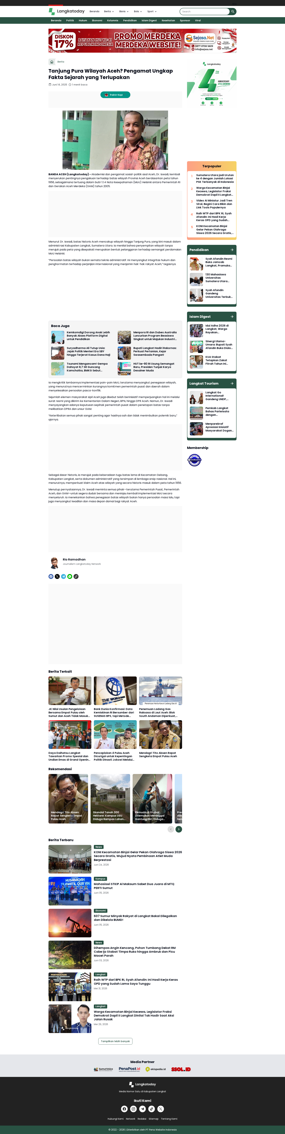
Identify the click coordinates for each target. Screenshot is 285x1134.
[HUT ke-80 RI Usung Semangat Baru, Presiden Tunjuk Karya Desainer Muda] (124, 368)
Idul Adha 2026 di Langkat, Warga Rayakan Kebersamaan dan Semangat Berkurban (218, 329)
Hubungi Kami (116, 1118)
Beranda (94, 11)
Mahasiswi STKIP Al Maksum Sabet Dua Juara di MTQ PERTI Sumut (134, 886)
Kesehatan (168, 20)
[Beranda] (51, 62)
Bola (136, 11)
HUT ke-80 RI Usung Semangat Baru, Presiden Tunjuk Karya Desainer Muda (153, 367)
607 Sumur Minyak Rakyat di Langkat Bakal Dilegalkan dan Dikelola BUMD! (135, 918)
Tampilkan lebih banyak (115, 1041)
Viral (198, 20)
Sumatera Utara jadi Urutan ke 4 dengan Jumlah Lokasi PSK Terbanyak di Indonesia (215, 179)
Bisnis (122, 11)
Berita (107, 11)
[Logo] (143, 1084)
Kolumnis (112, 20)
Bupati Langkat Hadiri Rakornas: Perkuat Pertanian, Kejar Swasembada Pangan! (155, 351)
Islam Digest (149, 20)
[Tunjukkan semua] (232, 250)
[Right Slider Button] (178, 829)
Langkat (100, 974)
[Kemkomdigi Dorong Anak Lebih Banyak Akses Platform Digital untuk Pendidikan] (57, 337)
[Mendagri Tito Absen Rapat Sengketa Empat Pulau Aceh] (160, 734)
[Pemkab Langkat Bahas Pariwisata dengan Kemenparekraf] (196, 413)
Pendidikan (130, 20)
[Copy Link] (76, 576)
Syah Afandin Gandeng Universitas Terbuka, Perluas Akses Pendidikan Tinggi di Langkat (219, 294)
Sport (150, 11)
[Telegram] (63, 576)
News (98, 847)
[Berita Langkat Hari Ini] (66, 11)
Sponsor (185, 20)
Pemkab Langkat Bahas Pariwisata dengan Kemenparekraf (217, 412)
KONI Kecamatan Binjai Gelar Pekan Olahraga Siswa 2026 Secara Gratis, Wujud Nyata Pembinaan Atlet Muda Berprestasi (138, 856)
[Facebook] (50, 576)
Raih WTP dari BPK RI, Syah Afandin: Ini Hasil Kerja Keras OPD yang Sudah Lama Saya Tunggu (136, 982)
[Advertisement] (115, 214)
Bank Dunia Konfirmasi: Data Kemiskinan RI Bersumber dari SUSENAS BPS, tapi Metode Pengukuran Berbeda (114, 712)
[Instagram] (133, 1109)
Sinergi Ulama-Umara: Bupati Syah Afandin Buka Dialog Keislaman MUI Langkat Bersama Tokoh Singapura (219, 345)
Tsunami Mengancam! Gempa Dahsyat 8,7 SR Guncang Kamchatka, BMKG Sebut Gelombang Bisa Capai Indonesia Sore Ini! (89, 367)
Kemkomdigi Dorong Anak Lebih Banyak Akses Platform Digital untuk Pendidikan (88, 336)
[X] (57, 576)
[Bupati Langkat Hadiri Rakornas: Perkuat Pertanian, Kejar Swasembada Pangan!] (124, 353)
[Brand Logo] (103, 1069)
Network (130, 1118)
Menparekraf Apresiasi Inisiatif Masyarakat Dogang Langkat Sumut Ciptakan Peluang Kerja (220, 427)
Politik (70, 20)
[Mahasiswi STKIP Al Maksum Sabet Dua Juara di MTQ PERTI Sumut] (69, 891)
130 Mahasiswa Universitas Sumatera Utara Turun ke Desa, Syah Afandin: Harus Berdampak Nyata (219, 278)
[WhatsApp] (69, 576)
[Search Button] (233, 11)
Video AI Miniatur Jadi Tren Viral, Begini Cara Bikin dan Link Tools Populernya (214, 204)
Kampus (100, 878)
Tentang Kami (169, 1118)
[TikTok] (151, 1109)
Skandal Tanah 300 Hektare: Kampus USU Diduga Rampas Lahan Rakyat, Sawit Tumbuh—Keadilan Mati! (109, 816)
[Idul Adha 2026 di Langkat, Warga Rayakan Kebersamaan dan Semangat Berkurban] (196, 330)
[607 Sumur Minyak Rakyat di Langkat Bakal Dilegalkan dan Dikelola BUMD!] (69, 923)
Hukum (83, 20)
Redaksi (142, 1118)
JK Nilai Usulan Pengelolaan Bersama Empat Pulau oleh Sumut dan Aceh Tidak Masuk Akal (68, 712)
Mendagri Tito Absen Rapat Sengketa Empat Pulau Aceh (158, 754)
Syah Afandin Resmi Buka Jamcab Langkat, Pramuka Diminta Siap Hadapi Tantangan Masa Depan (219, 262)
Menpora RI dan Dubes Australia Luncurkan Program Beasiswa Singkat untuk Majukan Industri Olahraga (155, 336)
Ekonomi (97, 20)
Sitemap (153, 1118)
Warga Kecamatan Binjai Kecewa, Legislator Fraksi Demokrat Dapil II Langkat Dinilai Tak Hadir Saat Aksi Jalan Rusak (134, 1015)
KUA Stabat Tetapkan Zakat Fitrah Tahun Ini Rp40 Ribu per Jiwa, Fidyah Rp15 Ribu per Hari (219, 360)
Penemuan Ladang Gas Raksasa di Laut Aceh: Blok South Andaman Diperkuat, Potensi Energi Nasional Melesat (160, 712)
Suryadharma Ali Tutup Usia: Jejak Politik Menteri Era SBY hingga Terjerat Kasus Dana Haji (88, 351)
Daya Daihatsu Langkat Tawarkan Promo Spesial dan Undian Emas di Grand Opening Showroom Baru (69, 756)
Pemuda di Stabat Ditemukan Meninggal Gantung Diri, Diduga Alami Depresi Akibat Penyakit (149, 816)
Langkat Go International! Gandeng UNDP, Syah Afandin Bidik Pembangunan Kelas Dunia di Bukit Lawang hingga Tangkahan (219, 396)
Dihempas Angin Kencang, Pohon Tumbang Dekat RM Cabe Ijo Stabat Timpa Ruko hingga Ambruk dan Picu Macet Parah (135, 951)
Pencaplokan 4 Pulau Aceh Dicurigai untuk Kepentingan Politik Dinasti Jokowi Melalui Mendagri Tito (113, 756)
